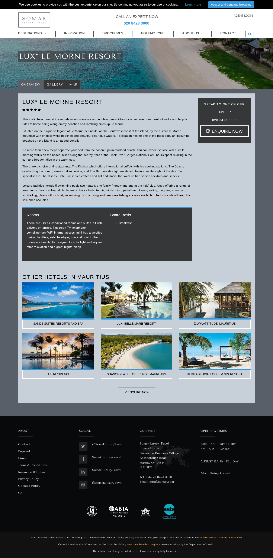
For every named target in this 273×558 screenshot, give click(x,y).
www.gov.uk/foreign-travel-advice (222, 537)
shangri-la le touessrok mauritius (136, 374)
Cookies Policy (29, 486)
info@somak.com (161, 482)
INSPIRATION (74, 33)
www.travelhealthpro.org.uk (142, 544)
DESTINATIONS (30, 33)
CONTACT (228, 33)
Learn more (193, 4)
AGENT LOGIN (243, 15)
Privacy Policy (28, 479)
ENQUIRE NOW (227, 131)
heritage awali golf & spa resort (215, 374)
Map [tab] (73, 84)
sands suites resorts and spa (58, 323)
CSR (21, 493)
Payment (24, 451)
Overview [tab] (31, 84)
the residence (58, 374)
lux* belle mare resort (136, 323)
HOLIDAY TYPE (152, 33)
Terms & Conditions (32, 465)
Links (22, 458)
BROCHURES (112, 33)
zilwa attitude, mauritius (215, 323)
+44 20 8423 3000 (158, 477)
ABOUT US (190, 33)
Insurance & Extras (31, 472)
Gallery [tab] (55, 84)
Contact (24, 444)
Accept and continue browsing (231, 4)
